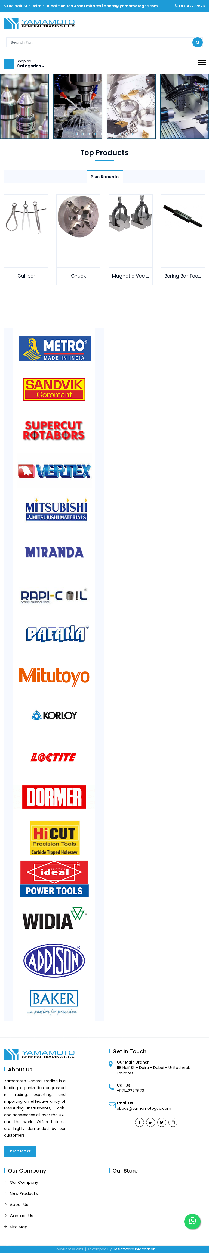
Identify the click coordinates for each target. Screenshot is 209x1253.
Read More (20, 1151)
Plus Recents (105, 177)
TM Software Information (133, 1249)
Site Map (18, 1227)
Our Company (24, 1182)
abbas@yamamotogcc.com (131, 5)
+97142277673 (191, 5)
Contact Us (21, 1215)
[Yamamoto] (39, 23)
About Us (19, 1204)
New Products (24, 1193)
